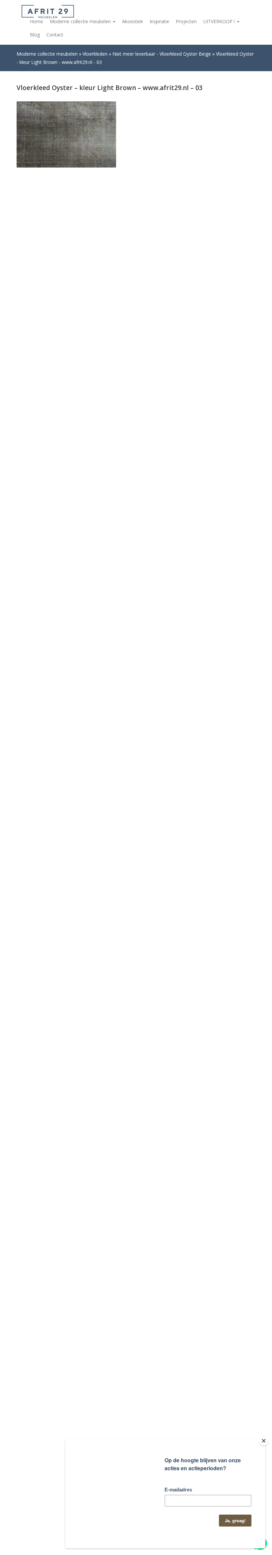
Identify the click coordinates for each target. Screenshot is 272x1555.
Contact (54, 34)
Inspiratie (159, 21)
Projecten (186, 21)
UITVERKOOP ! (219, 21)
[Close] (264, 1441)
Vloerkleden (95, 54)
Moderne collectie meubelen (81, 21)
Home (36, 21)
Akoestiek (132, 21)
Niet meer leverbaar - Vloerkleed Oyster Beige (161, 54)
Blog (35, 34)
